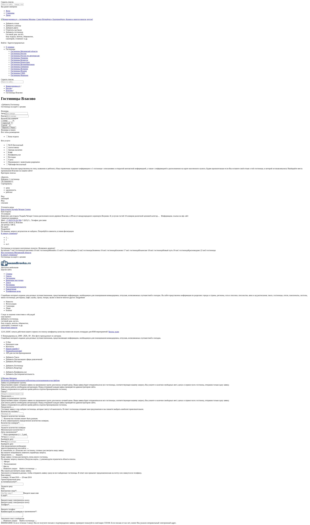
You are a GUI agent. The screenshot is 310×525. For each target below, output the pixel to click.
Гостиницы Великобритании (23, 64)
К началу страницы (9, 233)
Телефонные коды (13, 291)
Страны (9, 274)
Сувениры (10, 13)
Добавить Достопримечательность (20, 374)
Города (9, 276)
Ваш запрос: (6, 475)
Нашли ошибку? (12, 349)
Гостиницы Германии (20, 67)
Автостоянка (13, 147)
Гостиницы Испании (19, 69)
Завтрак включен (15, 150)
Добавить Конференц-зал (16, 372)
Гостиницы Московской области (24, 51)
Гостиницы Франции (19, 75)
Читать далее (113, 332)
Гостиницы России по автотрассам (25, 56)
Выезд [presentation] (3, 116)
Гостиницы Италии (19, 71)
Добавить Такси (12, 357)
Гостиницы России (18, 53)
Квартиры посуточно (14, 280)
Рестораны (10, 285)
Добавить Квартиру (14, 368)
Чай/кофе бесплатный (17, 164)
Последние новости (9, 328)
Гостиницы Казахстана (20, 62)
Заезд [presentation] (3, 113)
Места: (6, 466)
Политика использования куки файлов (43, 380)
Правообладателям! (14, 351)
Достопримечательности (16, 287)
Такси (8, 282)
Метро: (7, 462)
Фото (8, 11)
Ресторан (12, 157)
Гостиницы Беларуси (19, 60)
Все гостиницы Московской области (16, 253)
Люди (8, 15)
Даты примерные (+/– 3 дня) (15, 434)
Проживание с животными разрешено (24, 162)
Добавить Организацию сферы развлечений (24, 359)
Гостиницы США (18, 73)
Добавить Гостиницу (14, 366)
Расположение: (10, 464)
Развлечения (11, 289)
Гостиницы (10, 278)
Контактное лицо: (9, 491)
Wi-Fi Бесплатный (15, 145)
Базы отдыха (13, 137)
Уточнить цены (7, 207)
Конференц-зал (14, 155)
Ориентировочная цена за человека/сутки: (10, 480)
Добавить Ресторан (14, 362)
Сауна (10, 160)
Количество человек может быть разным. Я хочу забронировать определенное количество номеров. (25, 419)
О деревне (10, 47)
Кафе (10, 152)
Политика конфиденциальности (14, 380)
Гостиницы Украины (19, 58)
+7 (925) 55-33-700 (13, 220)
